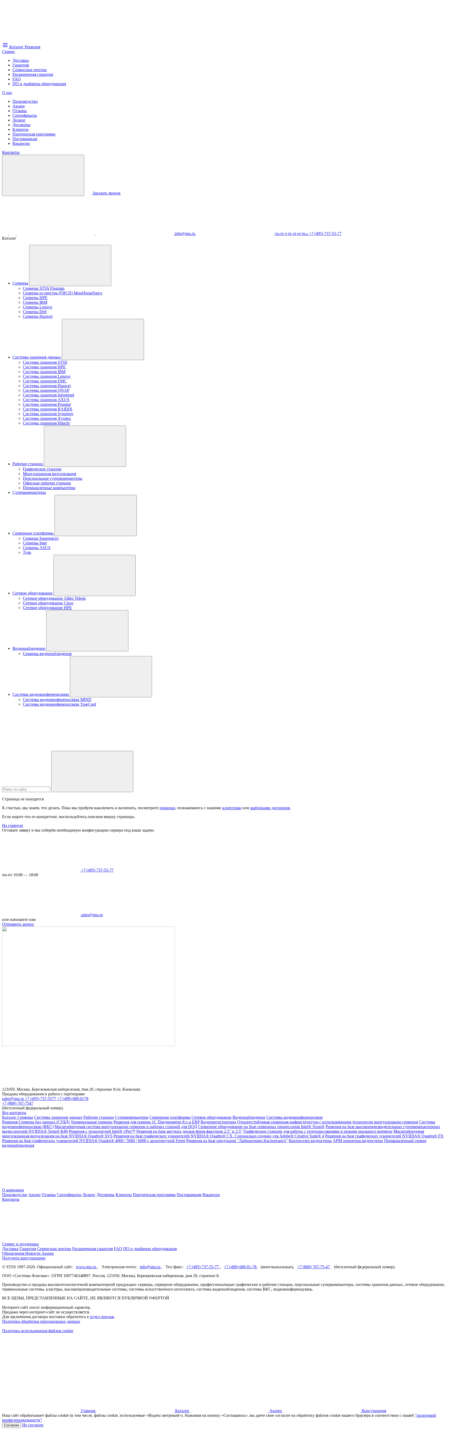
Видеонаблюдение (29, 648)
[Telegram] (135, 233)
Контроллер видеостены (310, 1140)
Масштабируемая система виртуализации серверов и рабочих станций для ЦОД (126, 1126)
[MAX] (13, 233)
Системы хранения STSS (45, 362)
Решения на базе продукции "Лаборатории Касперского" (237, 1140)
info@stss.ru (150, 1267)
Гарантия (20, 65)
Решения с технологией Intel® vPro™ (102, 1131)
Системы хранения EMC (45, 381)
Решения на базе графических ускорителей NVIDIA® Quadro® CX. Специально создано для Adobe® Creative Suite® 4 (219, 1136)
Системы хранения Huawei (47, 385)
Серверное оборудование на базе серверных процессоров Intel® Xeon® (261, 1126)
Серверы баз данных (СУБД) (44, 1122)
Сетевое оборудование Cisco (48, 603)
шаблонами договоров (270, 808)
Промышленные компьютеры (49, 487)
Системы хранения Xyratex (47, 418)
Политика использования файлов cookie (37, 1330)
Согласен (11, 1425)
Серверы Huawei (37, 316)
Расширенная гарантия (32, 74)
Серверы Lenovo (37, 307)
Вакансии (21, 143)
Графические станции (42, 469)
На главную (12, 825)
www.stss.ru (86, 1267)
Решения (10, 1122)
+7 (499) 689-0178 (72, 1098)
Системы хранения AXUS (46, 399)
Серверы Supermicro (40, 538)
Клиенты (20, 129)
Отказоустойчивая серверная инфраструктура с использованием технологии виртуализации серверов (327, 1122)
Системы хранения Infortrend (48, 395)
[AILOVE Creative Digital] (41, 1370)
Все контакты (14, 1112)
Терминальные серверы (92, 1122)
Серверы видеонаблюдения (47, 653)
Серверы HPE (35, 297)
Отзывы (19, 111)
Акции (18, 106)
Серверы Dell (35, 311)
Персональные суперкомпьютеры (52, 478)
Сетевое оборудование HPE (47, 607)
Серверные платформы (33, 533)
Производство (25, 101)
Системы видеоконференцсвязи (41, 694)
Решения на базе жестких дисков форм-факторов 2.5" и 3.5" (189, 1131)
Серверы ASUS (36, 547)
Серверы (20, 283)
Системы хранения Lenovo (46, 376)
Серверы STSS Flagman (43, 288)
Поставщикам (24, 139)
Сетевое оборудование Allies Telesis (54, 598)
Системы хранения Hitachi (46, 423)
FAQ (16, 79)
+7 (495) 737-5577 (41, 1098)
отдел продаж (102, 1316)
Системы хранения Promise (47, 404)
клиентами (231, 808)
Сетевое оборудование (33, 593)
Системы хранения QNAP (46, 390)
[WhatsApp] (56, 233)
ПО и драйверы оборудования (39, 84)
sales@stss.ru (13, 1098)
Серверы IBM (35, 302)
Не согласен (32, 1425)
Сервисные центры (29, 70)
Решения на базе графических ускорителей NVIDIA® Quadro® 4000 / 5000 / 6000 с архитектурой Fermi (93, 1140)
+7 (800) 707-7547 (17, 1103)
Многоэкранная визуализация (49, 473)
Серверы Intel (35, 543)
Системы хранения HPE (44, 367)
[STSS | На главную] (41, 39)
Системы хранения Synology (48, 414)
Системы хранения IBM (44, 371)
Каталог (9, 1117)
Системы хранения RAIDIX (47, 409)
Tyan (27, 552)
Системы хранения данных (37, 357)
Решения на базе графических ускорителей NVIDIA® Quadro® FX (384, 1136)
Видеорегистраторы (218, 1122)
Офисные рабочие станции (47, 483)
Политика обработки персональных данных (41, 1321)
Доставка (20, 60)
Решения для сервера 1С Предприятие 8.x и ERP (157, 1122)
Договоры (21, 125)
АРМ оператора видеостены (358, 1140)
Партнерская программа (33, 134)
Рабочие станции (28, 464)
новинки (167, 808)
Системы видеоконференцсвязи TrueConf (59, 704)
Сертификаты (24, 115)
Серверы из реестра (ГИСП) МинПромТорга (62, 293)
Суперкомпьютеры (29, 492)
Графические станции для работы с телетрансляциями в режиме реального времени (317, 1131)
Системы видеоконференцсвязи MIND (57, 699)
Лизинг (19, 120)
